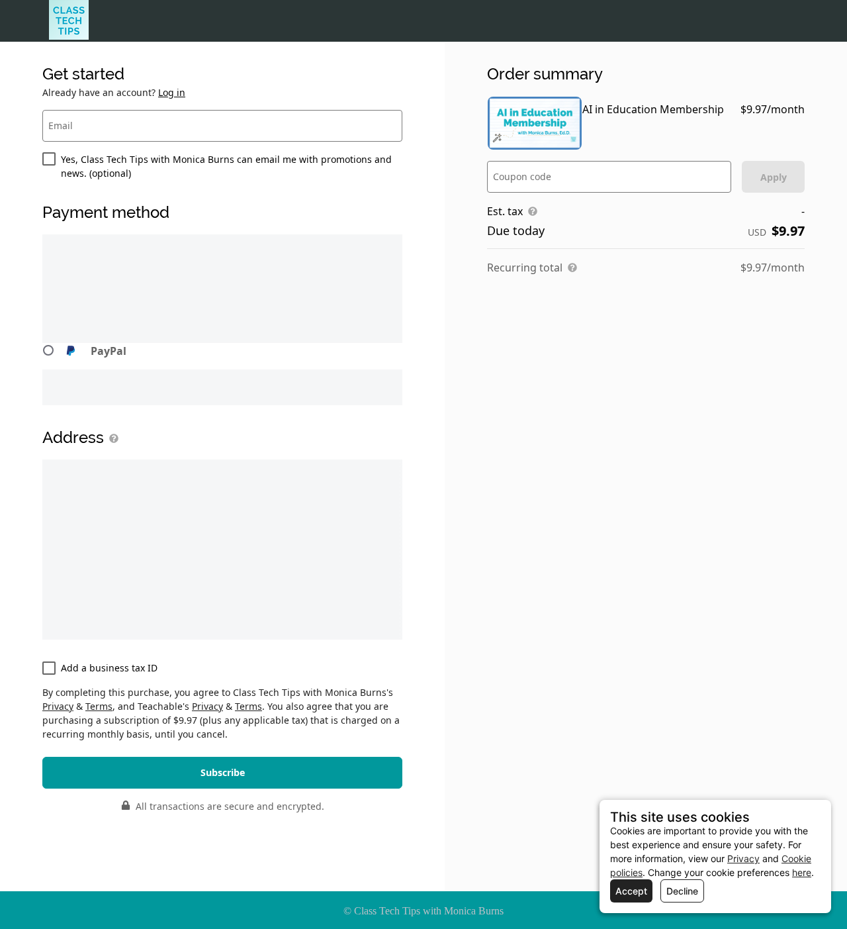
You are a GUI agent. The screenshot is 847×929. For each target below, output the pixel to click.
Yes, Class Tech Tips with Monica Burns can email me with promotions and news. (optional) (226, 166)
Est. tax (505, 211)
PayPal (108, 351)
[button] (222, 356)
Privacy (57, 706)
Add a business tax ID (109, 667)
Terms (98, 706)
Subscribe (223, 772)
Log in (171, 92)
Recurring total (524, 267)
